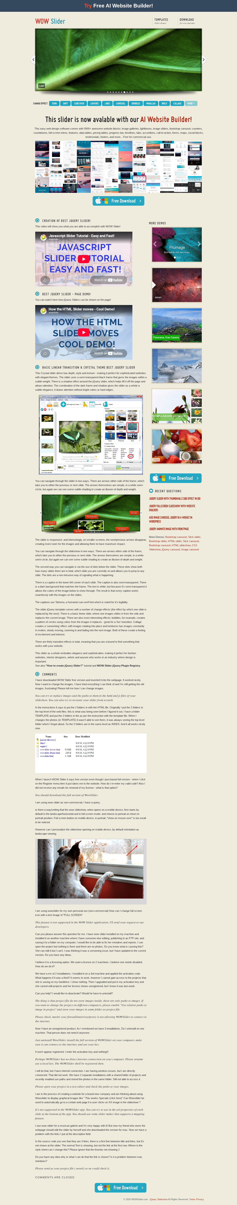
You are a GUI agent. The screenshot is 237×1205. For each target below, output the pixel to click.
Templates (161, 21)
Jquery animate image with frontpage (169, 529)
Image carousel (190, 549)
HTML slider (174, 541)
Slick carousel (191, 541)
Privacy (200, 1199)
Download (187, 21)
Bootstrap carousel (176, 536)
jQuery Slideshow (158, 1199)
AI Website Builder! (166, 119)
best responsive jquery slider (107, 92)
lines (107, 103)
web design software (58, 128)
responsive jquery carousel (110, 92)
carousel (120, 103)
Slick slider (194, 536)
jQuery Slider (50, 21)
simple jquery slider (121, 92)
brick (164, 103)
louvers (94, 103)
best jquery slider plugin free (116, 92)
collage (177, 103)
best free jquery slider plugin (113, 92)
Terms (192, 1199)
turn (54, 103)
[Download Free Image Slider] (176, 478)
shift (65, 103)
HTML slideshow (181, 545)
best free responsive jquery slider (132, 92)
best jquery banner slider (130, 92)
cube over (79, 103)
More (191, 103)
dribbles (136, 103)
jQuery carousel (171, 549)
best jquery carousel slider (127, 92)
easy (43, 128)
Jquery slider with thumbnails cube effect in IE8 (174, 498)
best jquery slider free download (124, 92)
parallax (150, 103)
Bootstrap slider (158, 541)
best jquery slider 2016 (118, 92)
